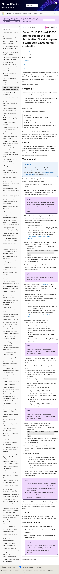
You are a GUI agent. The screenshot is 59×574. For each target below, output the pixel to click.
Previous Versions (14, 570)
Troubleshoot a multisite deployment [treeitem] (9, 114)
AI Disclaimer (4, 570)
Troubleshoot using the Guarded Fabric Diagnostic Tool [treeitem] (11, 388)
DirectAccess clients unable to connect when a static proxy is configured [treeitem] (11, 68)
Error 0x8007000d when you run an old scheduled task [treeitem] (10, 323)
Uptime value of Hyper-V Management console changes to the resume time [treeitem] (11, 370)
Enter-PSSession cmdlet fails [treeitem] (10, 319)
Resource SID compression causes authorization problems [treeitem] (11, 462)
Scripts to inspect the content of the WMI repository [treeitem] (10, 315)
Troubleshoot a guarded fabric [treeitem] (11, 381)
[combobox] (10, 29)
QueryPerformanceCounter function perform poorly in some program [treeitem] (10, 201)
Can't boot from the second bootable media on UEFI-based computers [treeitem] (11, 183)
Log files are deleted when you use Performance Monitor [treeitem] (11, 196)
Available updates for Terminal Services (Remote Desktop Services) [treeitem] (11, 517)
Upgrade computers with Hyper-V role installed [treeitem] (9, 353)
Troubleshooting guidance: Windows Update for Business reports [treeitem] (11, 32)
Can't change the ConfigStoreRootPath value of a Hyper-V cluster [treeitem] (11, 347)
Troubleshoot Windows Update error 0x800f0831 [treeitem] (11, 560)
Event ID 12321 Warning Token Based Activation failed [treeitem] (11, 42)
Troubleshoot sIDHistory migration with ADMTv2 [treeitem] (9, 544)
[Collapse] (19, 26)
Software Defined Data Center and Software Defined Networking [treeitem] (10, 302)
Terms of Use (4, 573)
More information (28, 69)
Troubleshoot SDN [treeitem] (7, 307)
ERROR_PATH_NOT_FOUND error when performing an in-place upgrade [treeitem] (10, 245)
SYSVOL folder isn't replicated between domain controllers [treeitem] (11, 88)
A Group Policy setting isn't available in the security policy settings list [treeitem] (11, 550)
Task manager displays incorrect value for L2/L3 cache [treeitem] (11, 282)
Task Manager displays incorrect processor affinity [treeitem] (10, 216)
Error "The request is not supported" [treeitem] (9, 74)
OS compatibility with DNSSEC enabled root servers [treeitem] (11, 149)
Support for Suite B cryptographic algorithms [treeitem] (9, 457)
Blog (22, 570)
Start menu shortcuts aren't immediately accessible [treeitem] (10, 296)
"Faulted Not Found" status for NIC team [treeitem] (11, 84)
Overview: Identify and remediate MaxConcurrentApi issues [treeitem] (10, 154)
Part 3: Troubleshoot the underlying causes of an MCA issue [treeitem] (10, 172)
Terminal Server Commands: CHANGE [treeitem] (10, 486)
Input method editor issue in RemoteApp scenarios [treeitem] (10, 530)
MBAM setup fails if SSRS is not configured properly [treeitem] (11, 439)
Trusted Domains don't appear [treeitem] (11, 454)
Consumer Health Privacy (46, 570)
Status (25, 67)
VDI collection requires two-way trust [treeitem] (10, 535)
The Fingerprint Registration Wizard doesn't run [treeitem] (10, 467)
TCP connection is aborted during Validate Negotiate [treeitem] (10, 109)
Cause (25, 63)
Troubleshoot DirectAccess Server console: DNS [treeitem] (10, 137)
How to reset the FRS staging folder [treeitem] (10, 98)
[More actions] (56, 27)
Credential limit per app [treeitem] (9, 526)
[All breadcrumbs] (23, 27)
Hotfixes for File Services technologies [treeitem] (9, 93)
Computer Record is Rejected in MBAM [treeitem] (10, 415)
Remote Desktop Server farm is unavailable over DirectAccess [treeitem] (11, 495)
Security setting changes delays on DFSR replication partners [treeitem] (10, 103)
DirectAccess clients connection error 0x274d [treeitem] (9, 63)
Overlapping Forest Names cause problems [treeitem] (10, 443)
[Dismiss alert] (56, 3)
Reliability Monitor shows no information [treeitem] (10, 207)
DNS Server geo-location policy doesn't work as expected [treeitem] (11, 58)
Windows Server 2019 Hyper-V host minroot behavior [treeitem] (11, 358)
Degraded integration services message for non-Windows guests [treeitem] (11, 363)
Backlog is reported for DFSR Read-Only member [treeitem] (10, 53)
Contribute (29, 570)
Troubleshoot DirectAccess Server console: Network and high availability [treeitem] (10, 143)
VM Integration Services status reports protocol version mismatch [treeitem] (11, 376)
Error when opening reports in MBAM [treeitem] (11, 420)
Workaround (27, 65)
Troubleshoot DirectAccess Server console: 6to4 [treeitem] (10, 133)
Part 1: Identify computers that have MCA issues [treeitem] (11, 160)
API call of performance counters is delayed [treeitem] (9, 342)
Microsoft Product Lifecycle (11, 20)
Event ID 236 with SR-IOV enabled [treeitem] (9, 79)
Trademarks (13, 573)
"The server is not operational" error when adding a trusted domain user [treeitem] (11, 449)
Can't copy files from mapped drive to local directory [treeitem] (10, 481)
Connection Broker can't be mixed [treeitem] (10, 522)
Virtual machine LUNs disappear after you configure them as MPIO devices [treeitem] (10, 409)
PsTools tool (43, 284)
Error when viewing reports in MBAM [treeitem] (11, 425)
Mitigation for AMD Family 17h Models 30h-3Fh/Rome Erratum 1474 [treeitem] (11, 262)
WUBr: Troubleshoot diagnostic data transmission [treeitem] (11, 37)
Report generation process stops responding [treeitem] (10, 212)
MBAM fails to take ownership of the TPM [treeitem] (10, 434)
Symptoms (26, 60)
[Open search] (51, 13)
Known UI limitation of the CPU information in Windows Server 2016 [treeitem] (11, 190)
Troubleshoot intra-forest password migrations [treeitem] (9, 539)
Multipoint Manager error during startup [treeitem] (9, 278)
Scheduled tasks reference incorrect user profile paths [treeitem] (10, 328)
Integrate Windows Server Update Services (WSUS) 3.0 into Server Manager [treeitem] (10, 251)
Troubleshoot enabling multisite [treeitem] (9, 123)
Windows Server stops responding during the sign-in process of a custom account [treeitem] (11, 229)
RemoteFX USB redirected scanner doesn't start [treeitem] (9, 505)
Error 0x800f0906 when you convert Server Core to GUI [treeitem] (10, 239)
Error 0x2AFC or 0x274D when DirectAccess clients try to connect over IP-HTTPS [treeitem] (10, 48)
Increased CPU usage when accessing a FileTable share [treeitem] (10, 292)
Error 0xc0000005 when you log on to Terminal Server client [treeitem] (11, 490)
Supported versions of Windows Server (38, 51)
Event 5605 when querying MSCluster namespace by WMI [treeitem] (11, 332)
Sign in (55, 13)
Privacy (35, 570)
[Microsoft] (3, 14)
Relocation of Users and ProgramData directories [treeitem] (9, 555)
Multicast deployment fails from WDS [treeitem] (10, 273)
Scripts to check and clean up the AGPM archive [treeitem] (10, 311)
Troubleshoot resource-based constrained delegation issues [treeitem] (11, 472)
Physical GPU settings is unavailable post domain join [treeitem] (10, 500)
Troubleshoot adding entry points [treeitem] (10, 118)
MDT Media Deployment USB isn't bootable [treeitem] (10, 257)
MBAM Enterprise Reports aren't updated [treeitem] (9, 429)
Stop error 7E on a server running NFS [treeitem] (9, 178)
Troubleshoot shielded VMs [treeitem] (10, 384)
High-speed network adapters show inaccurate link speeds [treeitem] (10, 287)
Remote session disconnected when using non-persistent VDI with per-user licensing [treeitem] (11, 510)
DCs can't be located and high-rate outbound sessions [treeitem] (11, 337)
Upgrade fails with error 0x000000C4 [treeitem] (9, 268)
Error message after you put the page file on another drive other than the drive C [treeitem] (10, 398)
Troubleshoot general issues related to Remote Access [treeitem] (10, 128)
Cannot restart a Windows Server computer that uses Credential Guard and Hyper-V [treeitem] (11, 222)
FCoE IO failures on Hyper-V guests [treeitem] (10, 404)
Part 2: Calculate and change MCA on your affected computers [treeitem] (10, 165)
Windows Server (31, 27)
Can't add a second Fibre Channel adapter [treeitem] (9, 392)
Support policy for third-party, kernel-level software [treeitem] (10, 234)
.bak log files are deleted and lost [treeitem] (10, 476)
